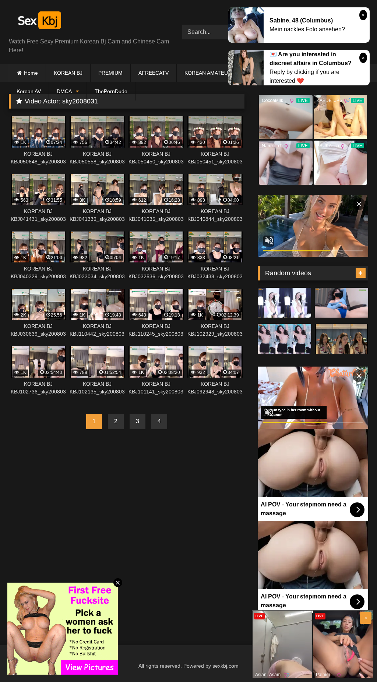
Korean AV (29, 91)
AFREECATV (153, 73)
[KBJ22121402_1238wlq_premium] (284, 303)
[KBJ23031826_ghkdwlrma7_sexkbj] (341, 303)
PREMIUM (110, 73)
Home (31, 73)
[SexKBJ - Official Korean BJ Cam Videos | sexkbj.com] (84, 21)
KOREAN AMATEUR (208, 73)
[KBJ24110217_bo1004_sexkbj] (284, 339)
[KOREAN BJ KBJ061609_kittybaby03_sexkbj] (341, 339)
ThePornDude (111, 91)
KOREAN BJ (68, 73)
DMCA (64, 91)
